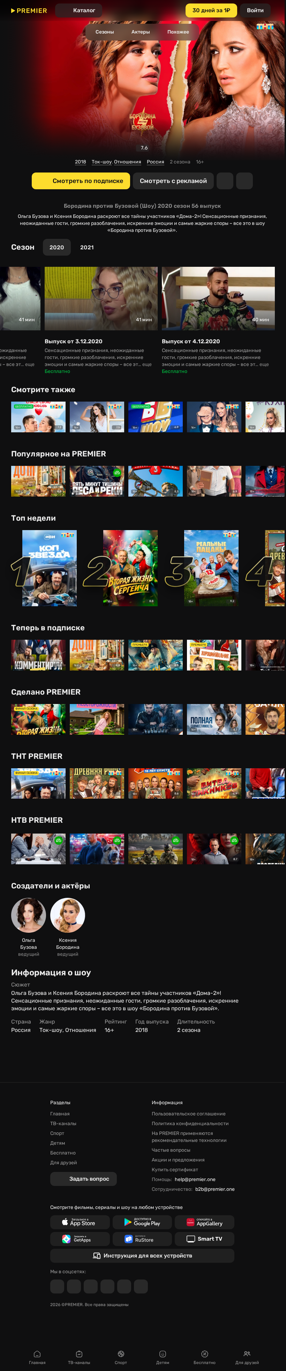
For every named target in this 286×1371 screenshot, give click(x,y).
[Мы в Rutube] (124, 1286)
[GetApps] (80, 1239)
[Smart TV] (204, 1239)
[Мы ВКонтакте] (74, 1286)
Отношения (127, 162)
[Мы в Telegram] (57, 1286)
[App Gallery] (204, 1222)
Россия (155, 162)
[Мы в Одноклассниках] (91, 1286)
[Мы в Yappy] (141, 1286)
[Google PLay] (142, 1222)
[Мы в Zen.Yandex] (107, 1286)
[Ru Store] (142, 1239)
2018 (80, 162)
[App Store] (80, 1222)
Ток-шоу (102, 162)
